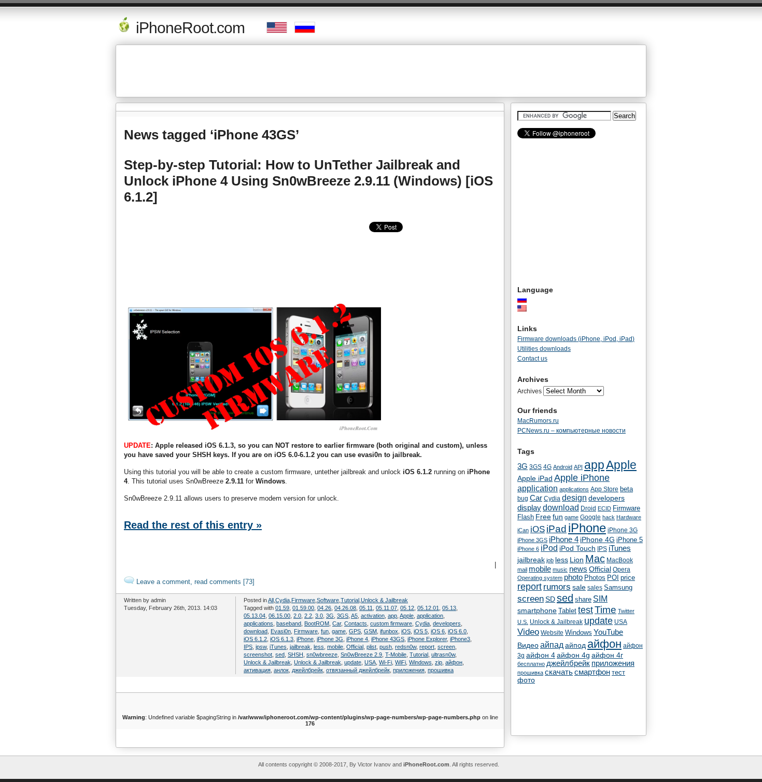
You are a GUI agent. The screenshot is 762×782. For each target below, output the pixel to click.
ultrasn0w (443, 654)
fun (325, 631)
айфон (453, 662)
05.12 (407, 608)
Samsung (618, 587)
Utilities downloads (544, 348)
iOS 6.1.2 (255, 639)
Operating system (539, 578)
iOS (406, 631)
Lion (577, 560)
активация (257, 670)
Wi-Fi (385, 662)
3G (330, 616)
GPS (355, 631)
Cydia (282, 600)
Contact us (532, 358)
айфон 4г (607, 655)
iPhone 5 (629, 540)
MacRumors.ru (538, 420)
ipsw (261, 647)
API (578, 467)
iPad (556, 528)
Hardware (628, 517)
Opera (621, 569)
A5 (354, 616)
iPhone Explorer (427, 639)
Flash (525, 517)
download (255, 631)
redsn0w (405, 647)
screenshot (258, 654)
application (430, 616)
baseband (288, 623)
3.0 (319, 616)
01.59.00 (303, 608)
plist (371, 647)
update (352, 662)
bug (522, 498)
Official (354, 647)
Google (590, 517)
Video (528, 632)
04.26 (324, 608)
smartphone (537, 610)
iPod (549, 548)
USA (370, 662)
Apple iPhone (582, 477)
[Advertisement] (381, 71)
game (339, 631)
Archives (529, 391)
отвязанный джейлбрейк (358, 670)
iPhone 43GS (387, 639)
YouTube (608, 632)
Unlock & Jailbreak (384, 600)
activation (373, 616)
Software (328, 600)
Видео (528, 645)
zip (438, 662)
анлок (281, 670)
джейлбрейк (307, 670)
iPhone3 (460, 639)
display (529, 508)
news (578, 569)
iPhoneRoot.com (188, 27)
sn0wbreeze (321, 654)
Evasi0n (281, 631)
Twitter (626, 611)
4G (547, 466)
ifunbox (389, 631)
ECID (604, 508)
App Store (604, 489)
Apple (407, 616)
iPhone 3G (330, 639)
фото (526, 680)
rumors (557, 586)
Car (336, 623)
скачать (559, 671)
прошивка (441, 670)
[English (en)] (527, 308)
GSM (370, 631)
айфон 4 (540, 655)
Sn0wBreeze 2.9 (361, 654)
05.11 (366, 608)
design (574, 497)
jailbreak (300, 647)
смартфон (592, 671)
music (560, 569)
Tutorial (350, 600)
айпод (575, 645)
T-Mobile (395, 654)
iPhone (305, 639)
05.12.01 (428, 608)
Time (605, 609)
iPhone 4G (597, 539)
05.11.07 (386, 608)
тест (618, 672)
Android (562, 467)
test (585, 609)
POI (613, 577)
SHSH (295, 654)
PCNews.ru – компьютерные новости (571, 430)
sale (579, 587)
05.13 (449, 608)
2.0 (297, 616)
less (319, 647)
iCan (523, 530)
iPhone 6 (528, 549)
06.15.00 (279, 616)
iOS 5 (421, 631)
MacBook (619, 560)
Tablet (567, 611)
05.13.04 (254, 616)
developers (447, 623)
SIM (600, 598)
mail (522, 569)
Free (543, 517)
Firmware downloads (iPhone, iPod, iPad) (575, 339)
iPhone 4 (357, 639)
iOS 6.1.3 (281, 639)
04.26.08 (345, 608)
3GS (342, 616)
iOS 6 (438, 631)
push (385, 647)
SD (550, 599)
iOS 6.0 (457, 631)
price (627, 577)
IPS (248, 647)
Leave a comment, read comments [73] (194, 582)
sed (280, 654)
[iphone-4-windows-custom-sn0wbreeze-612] (254, 431)
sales (594, 587)
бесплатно (531, 664)
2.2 (308, 616)
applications (258, 623)
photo (573, 577)
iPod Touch (577, 548)
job (550, 560)
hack (608, 517)
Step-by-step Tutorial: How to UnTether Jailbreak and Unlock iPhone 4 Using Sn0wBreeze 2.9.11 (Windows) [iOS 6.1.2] (308, 181)
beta (626, 489)
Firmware (303, 600)
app (392, 616)
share (583, 599)
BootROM (316, 623)
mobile (335, 647)
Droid (588, 508)
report (426, 647)
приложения (409, 670)
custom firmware (391, 623)
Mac (595, 558)
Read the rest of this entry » (193, 525)
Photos (594, 577)
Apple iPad (535, 478)
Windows (420, 662)
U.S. (522, 622)
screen (446, 647)
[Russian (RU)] (527, 299)
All (271, 600)
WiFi (400, 662)
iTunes (278, 647)
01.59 (282, 608)
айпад (551, 644)
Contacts (355, 623)
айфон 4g (573, 655)
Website (552, 632)
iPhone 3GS (532, 540)
